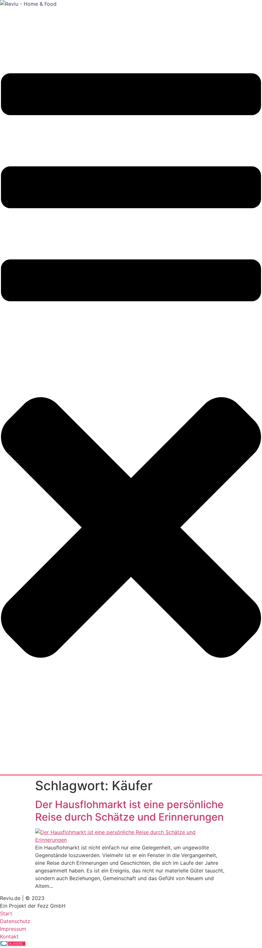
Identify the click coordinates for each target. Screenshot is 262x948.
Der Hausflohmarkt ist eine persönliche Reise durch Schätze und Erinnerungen (129, 810)
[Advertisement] (116, 22)
